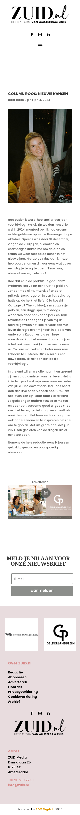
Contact (15, 687)
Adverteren (17, 682)
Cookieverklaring (22, 696)
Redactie (15, 672)
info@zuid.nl (18, 785)
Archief (14, 701)
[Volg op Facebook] (32, 34)
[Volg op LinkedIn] (48, 34)
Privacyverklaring (23, 691)
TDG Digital (44, 809)
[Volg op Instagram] (40, 34)
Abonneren (17, 677)
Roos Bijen (23, 100)
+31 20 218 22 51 (21, 780)
